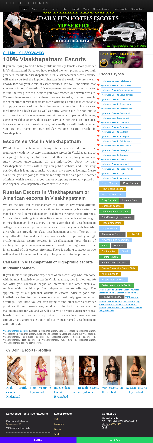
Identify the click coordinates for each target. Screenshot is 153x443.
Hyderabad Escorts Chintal (113, 159)
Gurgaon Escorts (101, 9)
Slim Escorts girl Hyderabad (116, 217)
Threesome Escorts (112, 234)
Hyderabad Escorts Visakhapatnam (117, 90)
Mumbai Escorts (106, 290)
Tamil (125, 251)
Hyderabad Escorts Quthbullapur (116, 141)
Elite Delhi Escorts (111, 297)
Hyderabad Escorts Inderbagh (115, 164)
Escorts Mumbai (114, 301)
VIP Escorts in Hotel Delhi (18, 428)
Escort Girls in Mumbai (127, 293)
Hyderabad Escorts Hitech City (115, 99)
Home (24, 9)
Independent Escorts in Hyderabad (64, 392)
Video (86, 9)
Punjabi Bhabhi (110, 257)
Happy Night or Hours (113, 279)
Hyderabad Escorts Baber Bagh (116, 145)
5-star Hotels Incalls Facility (116, 285)
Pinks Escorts (130, 183)
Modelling (119, 245)
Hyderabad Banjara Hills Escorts (116, 81)
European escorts (111, 206)
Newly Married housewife (115, 240)
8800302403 (115, 424)
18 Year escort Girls (112, 194)
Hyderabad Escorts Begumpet (115, 127)
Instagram (59, 424)
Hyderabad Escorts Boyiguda (114, 155)
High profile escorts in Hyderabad (16, 392)
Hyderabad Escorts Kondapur (115, 122)
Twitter (57, 419)
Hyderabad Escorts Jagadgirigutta (117, 169)
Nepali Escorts (109, 228)
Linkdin (57, 429)
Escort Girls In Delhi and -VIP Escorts (124, 307)
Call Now (38, 440)
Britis (104, 245)
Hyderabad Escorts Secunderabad (117, 95)
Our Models (137, 9)
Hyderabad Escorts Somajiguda (116, 104)
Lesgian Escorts (130, 200)
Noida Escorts (120, 9)
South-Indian (108, 251)
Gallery (55, 9)
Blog (65, 9)
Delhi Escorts (27, 3)
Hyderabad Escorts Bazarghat (115, 150)
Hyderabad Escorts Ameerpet (115, 118)
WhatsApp (115, 440)
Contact (75, 9)
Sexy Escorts (109, 200)
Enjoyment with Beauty (17, 421)
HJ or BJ (134, 234)
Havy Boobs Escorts (112, 189)
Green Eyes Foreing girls (115, 211)
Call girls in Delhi (106, 310)
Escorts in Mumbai (107, 293)
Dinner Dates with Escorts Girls (118, 268)
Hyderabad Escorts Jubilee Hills (116, 85)
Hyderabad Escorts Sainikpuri (115, 136)
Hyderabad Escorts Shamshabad (116, 108)
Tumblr (57, 434)
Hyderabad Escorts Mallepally (115, 178)
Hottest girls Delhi (111, 223)
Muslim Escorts (110, 274)
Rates (44, 9)
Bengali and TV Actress (114, 262)
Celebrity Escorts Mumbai (126, 290)
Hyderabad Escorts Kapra (113, 173)
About (34, 9)
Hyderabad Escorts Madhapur (115, 132)
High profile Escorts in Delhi (119, 303)
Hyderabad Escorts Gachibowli (115, 113)
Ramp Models (109, 183)
